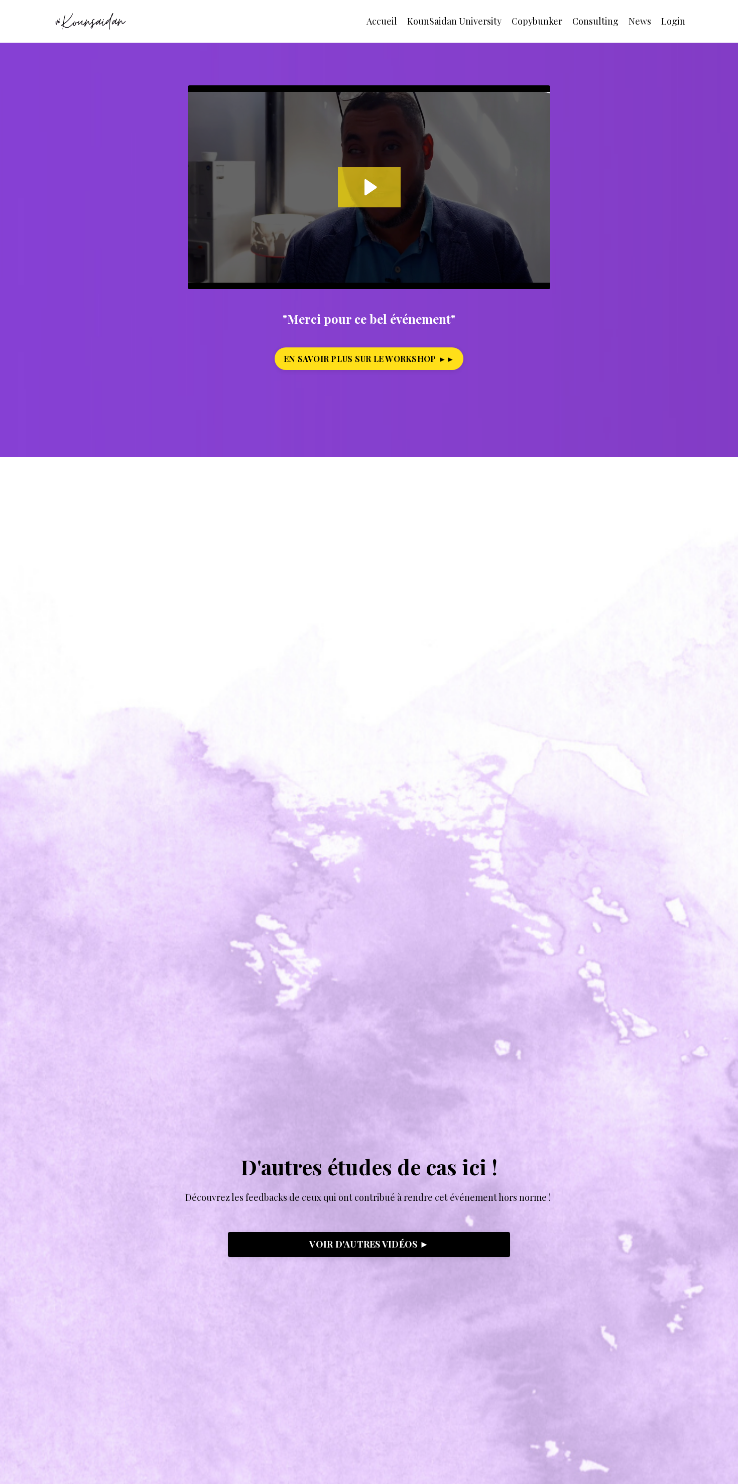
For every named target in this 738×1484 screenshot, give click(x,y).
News (640, 21)
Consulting (595, 21)
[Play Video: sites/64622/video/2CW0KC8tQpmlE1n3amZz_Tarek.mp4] (369, 187)
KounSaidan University (454, 21)
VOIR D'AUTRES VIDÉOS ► (369, 1244)
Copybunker (537, 21)
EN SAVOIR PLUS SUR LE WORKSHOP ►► (369, 358)
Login (673, 21)
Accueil (381, 21)
